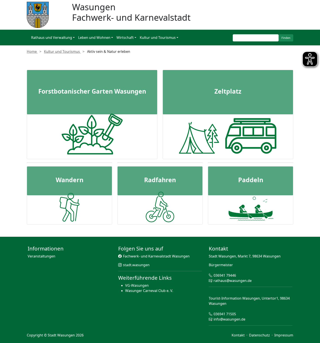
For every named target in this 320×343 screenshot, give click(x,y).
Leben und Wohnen (94, 37)
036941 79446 (225, 275)
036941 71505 (225, 314)
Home (32, 51)
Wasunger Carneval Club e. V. (149, 290)
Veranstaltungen (41, 256)
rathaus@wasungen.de (233, 280)
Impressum (283, 335)
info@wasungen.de (229, 319)
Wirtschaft (125, 37)
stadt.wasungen (136, 264)
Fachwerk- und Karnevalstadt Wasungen (156, 256)
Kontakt (239, 335)
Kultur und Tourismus (158, 37)
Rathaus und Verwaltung (51, 37)
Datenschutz (260, 335)
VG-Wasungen (137, 285)
